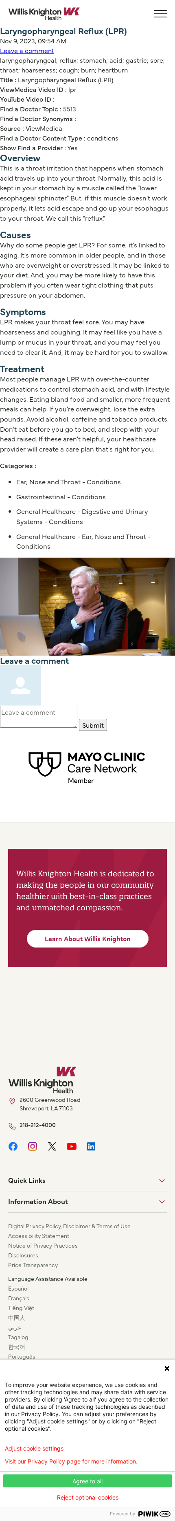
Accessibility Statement (38, 1235)
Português (21, 1356)
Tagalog (18, 1337)
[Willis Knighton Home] (44, 13)
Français (18, 1298)
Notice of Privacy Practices (43, 1245)
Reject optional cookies (87, 1497)
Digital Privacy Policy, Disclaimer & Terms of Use (69, 1226)
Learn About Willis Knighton (88, 938)
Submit (93, 724)
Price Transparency (33, 1265)
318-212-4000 (38, 1125)
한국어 (16, 1346)
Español (18, 1288)
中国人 (16, 1317)
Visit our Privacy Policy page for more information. (71, 1461)
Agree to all (87, 1481)
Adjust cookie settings (34, 1448)
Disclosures (23, 1255)
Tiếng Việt (21, 1308)
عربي (14, 1327)
